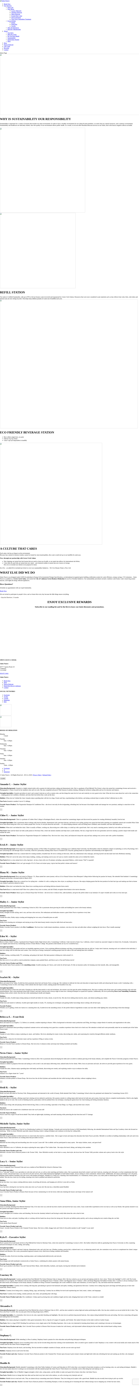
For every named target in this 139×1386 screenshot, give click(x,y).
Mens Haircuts (15, 14)
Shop (5, 43)
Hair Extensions (16, 17)
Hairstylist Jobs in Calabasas (12, 686)
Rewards (6, 48)
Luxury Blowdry (16, 11)
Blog (9, 41)
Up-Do (13, 26)
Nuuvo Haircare (8, 44)
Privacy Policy (37, 775)
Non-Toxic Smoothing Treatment (21, 19)
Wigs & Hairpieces (13, 28)
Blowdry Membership (14, 29)
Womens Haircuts (16, 12)
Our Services (8, 5)
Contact (6, 50)
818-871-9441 (4, 673)
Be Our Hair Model (13, 36)
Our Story (11, 33)
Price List (10, 7)
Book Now (7, 4)
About (6, 31)
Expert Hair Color (16, 16)
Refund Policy (47, 775)
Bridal (13, 22)
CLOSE (3, 778)
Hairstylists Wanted (13, 39)
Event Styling (12, 21)
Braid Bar (14, 24)
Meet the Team (12, 34)
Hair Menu (11, 9)
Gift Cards (7, 46)
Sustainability (12, 38)
